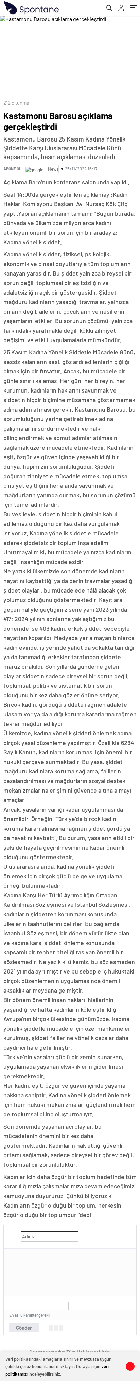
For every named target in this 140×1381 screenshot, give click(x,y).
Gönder (24, 1328)
